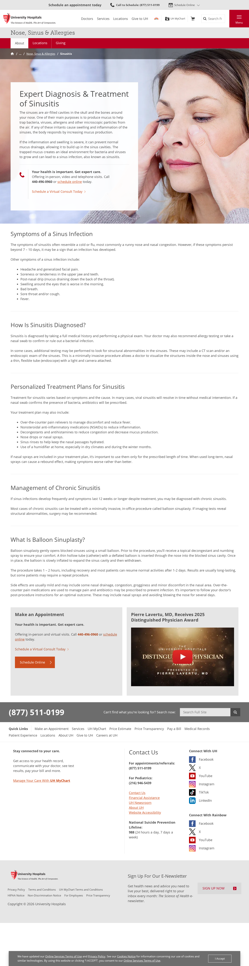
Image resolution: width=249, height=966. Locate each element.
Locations (40, 43)
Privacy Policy (96, 956)
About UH (136, 807)
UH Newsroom (140, 802)
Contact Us (137, 793)
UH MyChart (177, 18)
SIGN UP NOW (214, 888)
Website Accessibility (145, 812)
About (19, 43)
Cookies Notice (126, 956)
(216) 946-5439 (140, 783)
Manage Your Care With (41, 780)
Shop (192, 18)
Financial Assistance (144, 798)
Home (12, 54)
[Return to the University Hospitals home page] (29, 18)
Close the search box (227, 18)
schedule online (69, 181)
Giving (60, 43)
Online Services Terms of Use (63, 956)
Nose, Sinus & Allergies (40, 53)
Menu (239, 22)
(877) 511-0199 (36, 712)
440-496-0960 (42, 181)
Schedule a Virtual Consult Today (57, 191)
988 (131, 832)
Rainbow (156, 18)
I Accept (220, 958)
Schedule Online (184, 5)
